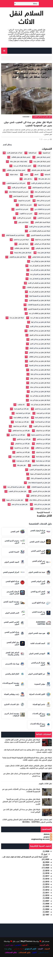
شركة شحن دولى (23, 222)
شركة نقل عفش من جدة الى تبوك (40, 370)
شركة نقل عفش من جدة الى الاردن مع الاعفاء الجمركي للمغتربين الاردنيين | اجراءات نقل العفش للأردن (21, 801)
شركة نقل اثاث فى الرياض (42, 244)
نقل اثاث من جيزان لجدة (43, 457)
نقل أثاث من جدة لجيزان (43, 431)
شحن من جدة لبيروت (24, 201)
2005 (47, 906)
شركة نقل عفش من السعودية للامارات (39, 305)
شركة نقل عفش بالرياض (43, 248)
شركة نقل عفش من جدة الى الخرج (40, 344)
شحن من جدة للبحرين (22, 209)
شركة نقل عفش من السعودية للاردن (39, 300)
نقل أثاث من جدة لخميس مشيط (40, 435)
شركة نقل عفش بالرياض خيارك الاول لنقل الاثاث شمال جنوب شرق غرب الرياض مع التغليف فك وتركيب (28, 767)
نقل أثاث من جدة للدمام (43, 444)
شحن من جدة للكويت (26, 214)
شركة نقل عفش (23, 244)
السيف (47, 949)
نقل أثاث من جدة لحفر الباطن (21, 431)
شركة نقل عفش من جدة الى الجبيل (40, 335)
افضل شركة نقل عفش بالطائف (16, 170)
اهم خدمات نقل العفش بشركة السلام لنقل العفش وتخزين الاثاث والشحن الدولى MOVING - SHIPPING (27, 820)
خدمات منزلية (14, 175)
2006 (47, 904)
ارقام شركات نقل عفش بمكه (18, 162)
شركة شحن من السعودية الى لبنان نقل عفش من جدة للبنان (21, 774)
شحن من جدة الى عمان (43, 201)
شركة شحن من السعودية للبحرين (40, 235)
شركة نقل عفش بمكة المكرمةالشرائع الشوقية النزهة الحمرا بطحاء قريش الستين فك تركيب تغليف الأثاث (27, 759)
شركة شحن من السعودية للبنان (15, 235)
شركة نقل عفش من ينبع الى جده (40, 405)
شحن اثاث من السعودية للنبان (41, 188)
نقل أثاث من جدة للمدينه (21, 448)
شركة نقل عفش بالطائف (22, 248)
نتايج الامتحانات (24, 952)
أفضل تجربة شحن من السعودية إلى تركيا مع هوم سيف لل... (25, 857)
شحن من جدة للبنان (44, 214)
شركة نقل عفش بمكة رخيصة (22, 253)
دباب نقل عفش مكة (44, 179)
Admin (46, 835)
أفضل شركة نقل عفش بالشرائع (41, 170)
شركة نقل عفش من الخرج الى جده (40, 274)
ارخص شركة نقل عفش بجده (42, 162)
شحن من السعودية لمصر (20, 196)
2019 (47, 871)
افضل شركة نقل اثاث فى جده (22, 166)
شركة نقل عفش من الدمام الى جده (40, 279)
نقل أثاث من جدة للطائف (42, 448)
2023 (47, 865)
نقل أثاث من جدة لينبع (23, 452)
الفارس (17, 945)
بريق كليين (9, 945)
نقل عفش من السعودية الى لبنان (40, 478)
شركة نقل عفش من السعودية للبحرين (39, 309)
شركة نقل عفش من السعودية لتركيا (39, 296)
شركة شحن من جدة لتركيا (42, 240)
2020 (47, 868)
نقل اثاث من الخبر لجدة (43, 413)
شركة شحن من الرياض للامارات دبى (39, 231)
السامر (36, 175)
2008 (47, 898)
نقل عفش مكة (21, 465)
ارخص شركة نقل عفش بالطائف (20, 157)
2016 (47, 879)
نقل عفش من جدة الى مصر (19, 504)
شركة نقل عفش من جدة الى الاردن (40, 326)
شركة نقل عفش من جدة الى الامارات (39, 331)
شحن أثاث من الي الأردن (19, 188)
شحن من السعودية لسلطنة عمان (18, 192)
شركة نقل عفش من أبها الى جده (40, 261)
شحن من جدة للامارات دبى (42, 209)
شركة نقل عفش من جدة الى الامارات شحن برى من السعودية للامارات (21, 790)
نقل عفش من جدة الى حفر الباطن (40, 496)
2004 (47, 909)
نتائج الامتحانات (11, 952)
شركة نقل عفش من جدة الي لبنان (40, 383)
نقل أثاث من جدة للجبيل (18, 435)
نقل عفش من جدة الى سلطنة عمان (39, 500)
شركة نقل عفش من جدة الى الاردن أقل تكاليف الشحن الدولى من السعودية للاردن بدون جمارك (22, 741)
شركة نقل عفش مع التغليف (17, 257)
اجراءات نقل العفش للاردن (14, 153)
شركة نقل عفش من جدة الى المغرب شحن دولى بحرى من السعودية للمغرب (28, 124)
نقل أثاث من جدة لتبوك (20, 426)
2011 (47, 893)
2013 (47, 887)
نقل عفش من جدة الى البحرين (41, 491)
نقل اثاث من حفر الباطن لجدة (21, 457)
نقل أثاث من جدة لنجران (43, 452)
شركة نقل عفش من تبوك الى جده (40, 318)
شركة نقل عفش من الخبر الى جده (40, 270)
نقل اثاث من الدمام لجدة (23, 413)
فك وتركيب (21, 405)
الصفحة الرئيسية (43, 512)
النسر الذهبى (43, 952)
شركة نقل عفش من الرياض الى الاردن (39, 283)
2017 (47, 876)
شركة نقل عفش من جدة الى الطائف (39, 357)
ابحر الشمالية (32, 153)
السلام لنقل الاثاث (27, 18)
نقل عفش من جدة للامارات (42, 509)
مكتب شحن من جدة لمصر (42, 409)
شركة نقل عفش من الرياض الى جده (39, 292)
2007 (47, 901)
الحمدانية (47, 175)
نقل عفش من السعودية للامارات (40, 487)
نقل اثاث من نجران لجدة (43, 461)
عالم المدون (44, 945)
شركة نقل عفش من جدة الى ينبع (40, 392)
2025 (47, 859)
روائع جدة (8, 949)
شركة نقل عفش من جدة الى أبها (40, 322)
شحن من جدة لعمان (26, 205)
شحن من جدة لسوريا (44, 205)
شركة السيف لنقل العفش (42, 222)
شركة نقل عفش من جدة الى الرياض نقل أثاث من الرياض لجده (21, 810)
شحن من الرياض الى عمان (42, 192)
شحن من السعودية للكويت (42, 196)
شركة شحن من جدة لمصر (21, 240)
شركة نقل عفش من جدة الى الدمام (40, 348)
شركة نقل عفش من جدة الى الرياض (39, 353)
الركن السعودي (30, 949)
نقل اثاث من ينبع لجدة (23, 461)
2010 (47, 895)
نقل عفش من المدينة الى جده (16, 487)
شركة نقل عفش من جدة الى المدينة (39, 366)
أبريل (45, 854)
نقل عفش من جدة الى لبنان (42, 504)
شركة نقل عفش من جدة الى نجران (40, 387)
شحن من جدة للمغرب (43, 218)
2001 (47, 912)
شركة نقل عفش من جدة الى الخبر (40, 340)
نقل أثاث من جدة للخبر (43, 439)
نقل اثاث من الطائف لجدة (21, 418)
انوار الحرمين (18, 949)
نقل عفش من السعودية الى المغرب (39, 470)
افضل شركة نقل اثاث (43, 166)
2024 (47, 862)
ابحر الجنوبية (46, 153)
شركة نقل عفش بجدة (44, 253)
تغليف (26, 175)
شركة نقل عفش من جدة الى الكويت (39, 361)
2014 (47, 884)
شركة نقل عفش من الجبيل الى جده (40, 266)
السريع (24, 945)
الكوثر (34, 952)
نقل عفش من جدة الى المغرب (42, 117)
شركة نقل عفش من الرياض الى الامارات (38, 287)
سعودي (46, 837)
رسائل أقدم (7, 145)
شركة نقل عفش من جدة (17, 318)
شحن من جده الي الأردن (24, 218)
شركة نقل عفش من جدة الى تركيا (40, 374)
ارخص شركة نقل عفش (43, 157)
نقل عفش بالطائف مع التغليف (41, 465)
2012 (47, 890)
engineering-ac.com (40, 839)
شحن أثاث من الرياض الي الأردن (40, 183)
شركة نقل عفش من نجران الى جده (40, 400)
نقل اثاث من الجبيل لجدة (21, 409)
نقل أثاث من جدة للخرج (23, 439)
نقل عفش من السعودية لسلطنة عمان (39, 483)
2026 (47, 851)
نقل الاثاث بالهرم (45, 784)
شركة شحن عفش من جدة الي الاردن (39, 227)
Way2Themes (26, 941)
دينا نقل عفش (28, 179)
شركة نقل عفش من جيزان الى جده (40, 396)
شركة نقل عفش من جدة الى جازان (40, 379)
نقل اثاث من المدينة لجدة (42, 422)
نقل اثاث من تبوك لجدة (22, 422)
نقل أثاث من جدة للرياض (22, 444)
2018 (47, 873)
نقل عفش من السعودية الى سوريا (40, 474)
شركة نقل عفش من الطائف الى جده (39, 313)
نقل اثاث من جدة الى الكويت (41, 426)
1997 (47, 915)
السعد (40, 949)
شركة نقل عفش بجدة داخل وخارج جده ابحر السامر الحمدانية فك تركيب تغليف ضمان (28, 751)
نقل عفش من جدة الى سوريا (14, 500)
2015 (47, 882)
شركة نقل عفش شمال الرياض (41, 257)
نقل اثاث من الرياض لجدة (42, 418)
